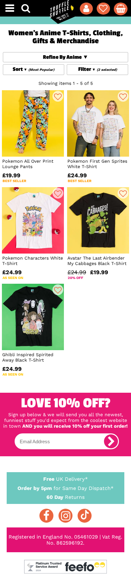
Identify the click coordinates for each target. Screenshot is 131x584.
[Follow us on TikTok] (85, 516)
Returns (65, 497)
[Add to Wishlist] (57, 96)
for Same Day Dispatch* (65, 488)
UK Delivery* (65, 479)
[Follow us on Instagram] (65, 516)
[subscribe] (111, 441)
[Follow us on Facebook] (46, 516)
